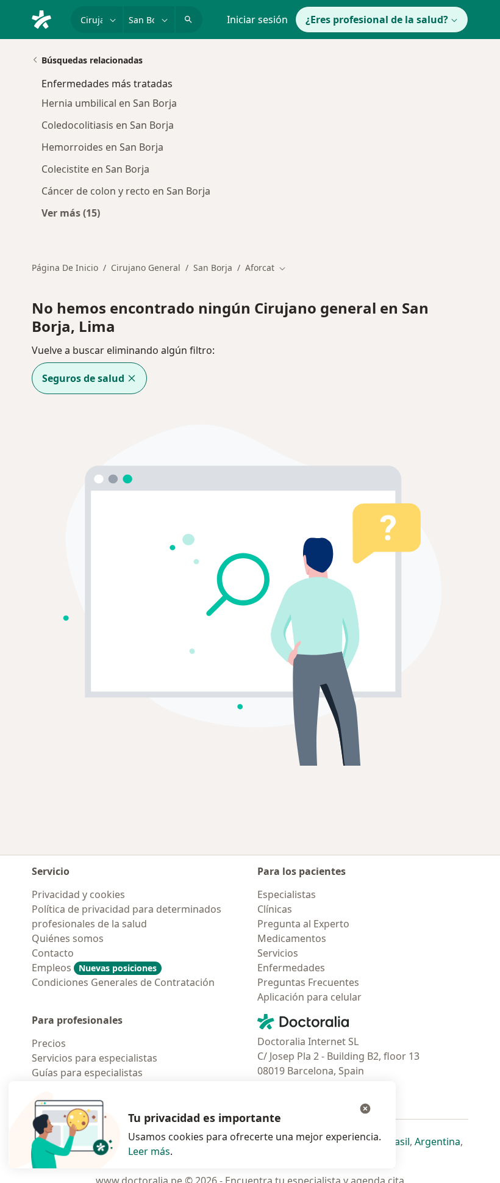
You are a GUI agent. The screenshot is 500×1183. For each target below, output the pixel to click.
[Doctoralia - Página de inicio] (46, 18)
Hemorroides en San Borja (102, 147)
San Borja (212, 267)
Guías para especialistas (87, 1072)
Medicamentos (291, 938)
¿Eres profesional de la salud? (376, 19)
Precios (49, 1043)
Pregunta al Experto (303, 923)
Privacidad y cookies (78, 894)
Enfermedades (291, 967)
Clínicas (274, 909)
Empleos (94, 967)
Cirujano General (145, 267)
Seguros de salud (83, 378)
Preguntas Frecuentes (308, 982)
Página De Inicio (65, 267)
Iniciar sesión (257, 19)
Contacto (53, 953)
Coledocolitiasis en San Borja (107, 125)
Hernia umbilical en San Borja (109, 103)
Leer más (149, 1151)
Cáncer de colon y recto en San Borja (125, 191)
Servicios (277, 953)
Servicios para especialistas (94, 1058)
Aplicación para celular (309, 997)
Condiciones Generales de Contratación (123, 982)
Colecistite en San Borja (95, 169)
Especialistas (286, 894)
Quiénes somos (68, 938)
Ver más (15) (70, 213)
